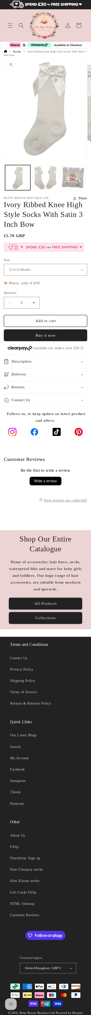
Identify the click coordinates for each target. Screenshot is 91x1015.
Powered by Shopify (69, 1012)
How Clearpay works (26, 869)
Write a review (45, 481)
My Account (19, 758)
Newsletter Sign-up (25, 858)
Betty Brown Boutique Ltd (37, 1012)
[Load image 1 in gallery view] (17, 177)
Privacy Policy (21, 669)
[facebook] (34, 433)
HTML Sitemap (22, 904)
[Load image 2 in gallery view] (45, 177)
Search (15, 747)
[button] (10, 25)
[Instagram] (12, 433)
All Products (45, 603)
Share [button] (82, 198)
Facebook (17, 769)
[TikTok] (57, 433)
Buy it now (46, 335)
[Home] (5, 51)
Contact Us (18, 658)
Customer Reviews (24, 915)
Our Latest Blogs (23, 735)
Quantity (10, 293)
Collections (45, 618)
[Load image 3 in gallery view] (73, 177)
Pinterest (17, 804)
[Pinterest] (79, 433)
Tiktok (15, 792)
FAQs (14, 847)
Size (7, 260)
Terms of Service (23, 692)
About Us (17, 835)
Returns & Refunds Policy (30, 703)
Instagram (18, 781)
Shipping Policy (22, 681)
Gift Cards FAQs (23, 892)
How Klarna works (25, 881)
